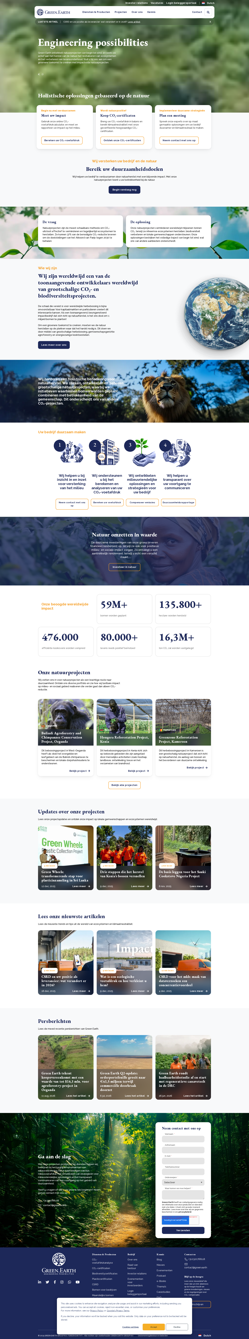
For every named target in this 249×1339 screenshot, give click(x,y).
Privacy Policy (96, 1311)
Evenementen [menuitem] (164, 1270)
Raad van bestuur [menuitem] (133, 1266)
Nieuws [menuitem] (161, 1265)
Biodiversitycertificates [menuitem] (104, 1273)
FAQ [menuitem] (159, 1297)
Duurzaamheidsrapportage (178, 502)
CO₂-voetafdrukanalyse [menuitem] (102, 1261)
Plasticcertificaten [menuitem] (102, 1279)
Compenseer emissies (142, 502)
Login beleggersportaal (181, 3)
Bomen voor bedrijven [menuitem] (104, 1289)
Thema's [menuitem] (161, 1286)
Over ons (137, 12)
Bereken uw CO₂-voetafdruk (61, 140)
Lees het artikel (76, 1095)
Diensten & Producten (96, 12)
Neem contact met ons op (179, 140)
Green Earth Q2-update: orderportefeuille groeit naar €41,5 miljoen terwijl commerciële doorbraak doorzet (123, 1081)
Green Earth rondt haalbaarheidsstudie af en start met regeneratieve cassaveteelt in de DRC (182, 1079)
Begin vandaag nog (124, 189)
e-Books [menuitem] (161, 1281)
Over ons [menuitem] (132, 1259)
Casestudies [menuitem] (163, 1292)
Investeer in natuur (124, 567)
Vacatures (157, 3)
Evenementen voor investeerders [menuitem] (135, 1282)
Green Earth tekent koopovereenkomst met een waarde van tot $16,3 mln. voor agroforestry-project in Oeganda (65, 1081)
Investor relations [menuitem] (137, 1273)
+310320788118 (196, 1259)
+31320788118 (51, 1200)
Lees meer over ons (54, 345)
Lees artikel (134, 22)
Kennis (151, 12)
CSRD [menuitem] (95, 1284)
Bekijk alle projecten (124, 785)
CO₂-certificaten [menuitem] (101, 1268)
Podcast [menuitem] (161, 1275)
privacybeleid (185, 1212)
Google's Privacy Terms (118, 1311)
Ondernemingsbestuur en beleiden (153, 1336)
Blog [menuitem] (159, 1259)
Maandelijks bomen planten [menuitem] (103, 1297)
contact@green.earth (54, 1205)
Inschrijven (197, 1304)
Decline (177, 1327)
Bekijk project (78, 771)
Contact (197, 12)
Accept (153, 1327)
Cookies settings (130, 1327)
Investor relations (137, 3)
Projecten (121, 12)
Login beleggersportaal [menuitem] (137, 1292)
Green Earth (168, 1202)
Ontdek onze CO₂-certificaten (122, 140)
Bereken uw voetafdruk (107, 502)
